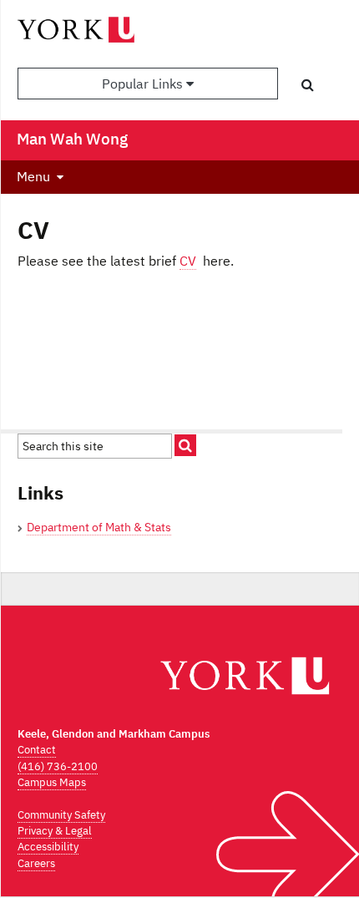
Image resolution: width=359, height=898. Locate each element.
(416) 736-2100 (58, 766)
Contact (37, 750)
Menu (33, 176)
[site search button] (185, 445)
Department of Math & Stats (99, 527)
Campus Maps (52, 782)
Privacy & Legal (55, 831)
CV (188, 260)
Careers (36, 863)
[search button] (307, 84)
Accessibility (48, 847)
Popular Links (144, 83)
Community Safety (61, 815)
